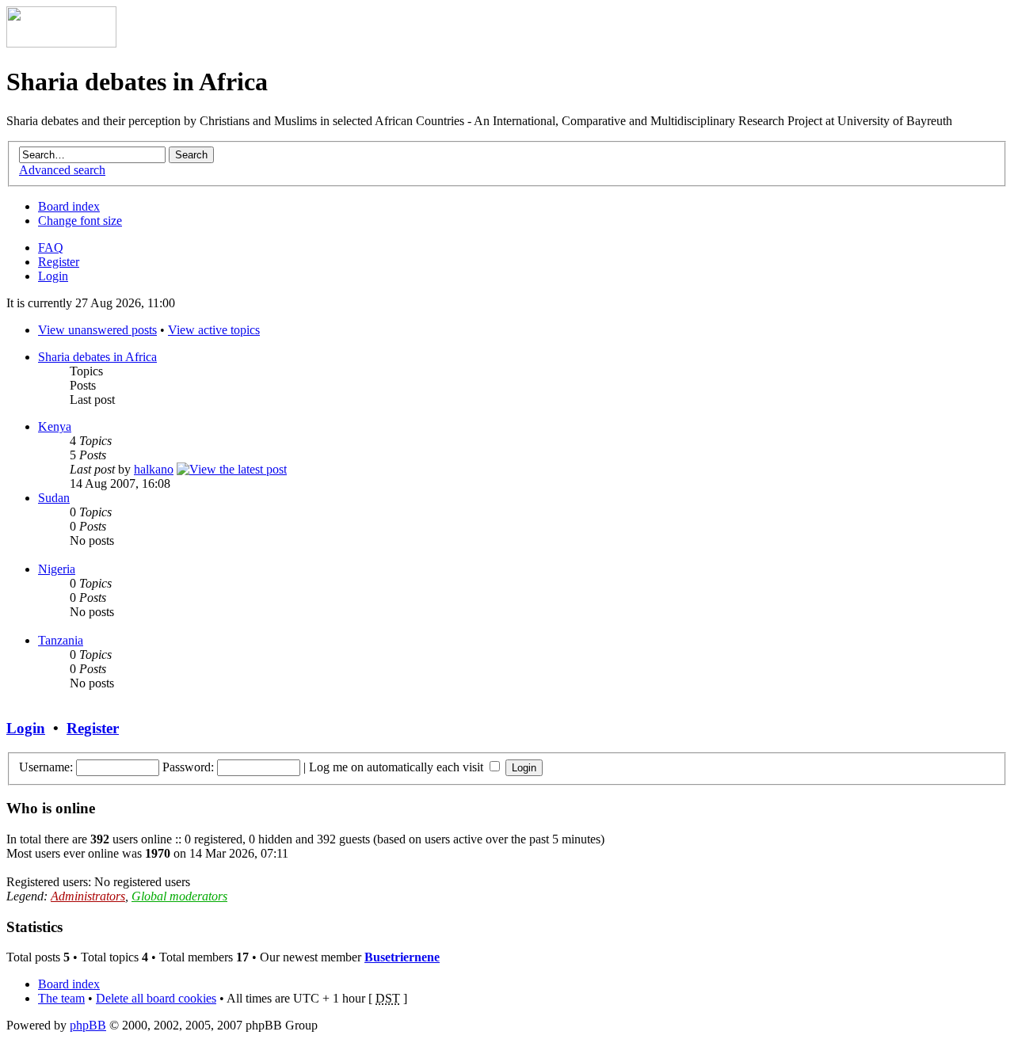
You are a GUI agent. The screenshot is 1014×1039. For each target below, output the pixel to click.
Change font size (80, 220)
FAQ (50, 247)
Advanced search (62, 170)
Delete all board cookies (156, 998)
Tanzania (60, 640)
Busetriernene (402, 957)
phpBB (88, 1025)
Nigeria (56, 569)
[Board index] (61, 43)
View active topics (214, 330)
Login (53, 276)
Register (58, 261)
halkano (153, 469)
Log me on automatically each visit (397, 767)
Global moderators (179, 896)
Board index (69, 206)
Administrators (88, 896)
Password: (188, 767)
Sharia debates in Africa (97, 356)
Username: (46, 767)
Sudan (54, 497)
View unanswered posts (97, 330)
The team (61, 998)
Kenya (54, 426)
